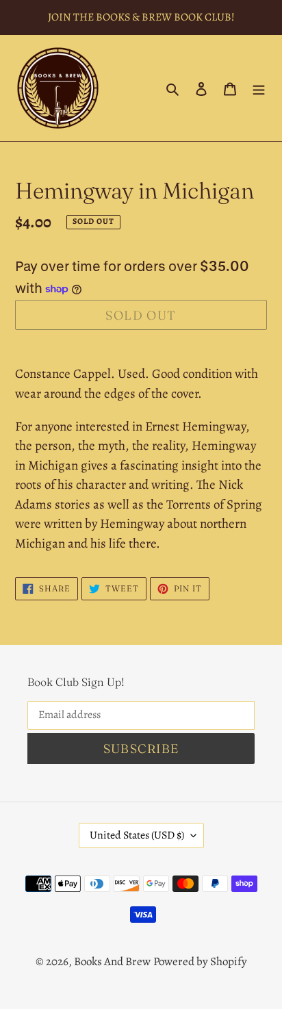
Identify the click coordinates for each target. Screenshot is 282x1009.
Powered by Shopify (200, 961)
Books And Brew (112, 961)
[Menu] (258, 88)
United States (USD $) (137, 835)
